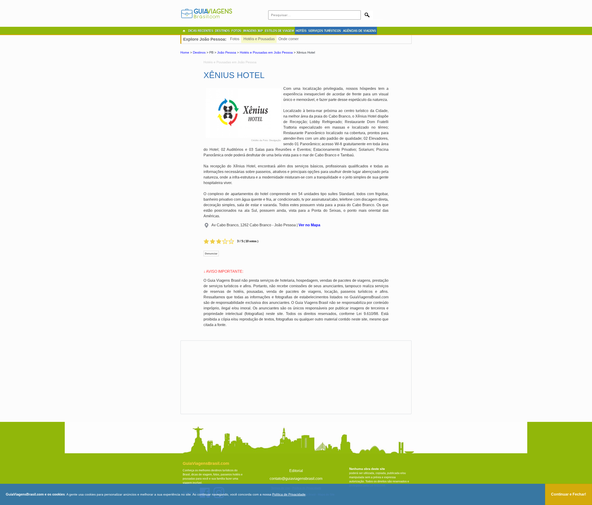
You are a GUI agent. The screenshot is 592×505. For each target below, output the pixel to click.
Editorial (296, 471)
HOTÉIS (301, 31)
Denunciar (211, 253)
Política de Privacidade (288, 494)
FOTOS (236, 31)
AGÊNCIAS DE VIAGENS (359, 31)
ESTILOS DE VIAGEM (279, 31)
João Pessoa (226, 52)
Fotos (234, 39)
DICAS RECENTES (200, 31)
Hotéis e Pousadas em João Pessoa (266, 52)
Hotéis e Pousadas (259, 39)
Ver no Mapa (309, 225)
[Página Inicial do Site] (183, 31)
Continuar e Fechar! (568, 494)
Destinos (199, 52)
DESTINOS (222, 31)
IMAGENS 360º (253, 31)
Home (184, 52)
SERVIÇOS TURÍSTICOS (324, 31)
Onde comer (288, 39)
